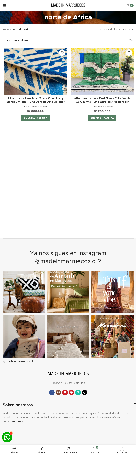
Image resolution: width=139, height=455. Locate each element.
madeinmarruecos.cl (19, 361)
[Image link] (68, 374)
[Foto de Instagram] (24, 292)
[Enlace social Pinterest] (71, 392)
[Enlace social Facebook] (52, 392)
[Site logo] (68, 5)
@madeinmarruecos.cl (65, 261)
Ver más (17, 421)
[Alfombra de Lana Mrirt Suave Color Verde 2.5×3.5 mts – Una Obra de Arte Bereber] (102, 71)
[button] (35, 118)
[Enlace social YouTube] (65, 392)
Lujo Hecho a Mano (35, 106)
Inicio (6, 29)
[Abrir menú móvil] (4, 5)
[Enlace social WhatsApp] (78, 392)
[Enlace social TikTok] (84, 392)
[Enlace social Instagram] (58, 392)
